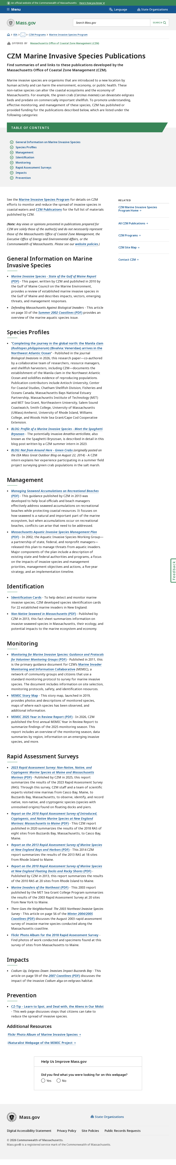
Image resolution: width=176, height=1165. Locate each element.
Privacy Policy (66, 1131)
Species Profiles (26, 147)
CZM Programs (37, 34)
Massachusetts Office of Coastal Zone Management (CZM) (64, 43)
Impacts (21, 173)
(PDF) (60, 312)
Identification (25, 157)
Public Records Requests (122, 1131)
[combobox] (121, 23)
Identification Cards (26, 597)
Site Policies (90, 1131)
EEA (15, 34)
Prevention (23, 178)
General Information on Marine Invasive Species (48, 142)
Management (25, 152)
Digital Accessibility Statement (29, 1131)
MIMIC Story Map (24, 695)
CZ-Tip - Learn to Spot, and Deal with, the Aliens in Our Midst (57, 1006)
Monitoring (23, 162)
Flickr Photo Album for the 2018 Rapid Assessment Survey (54, 935)
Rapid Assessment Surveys (33, 167)
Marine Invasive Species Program (68, 34)
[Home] (8, 34)
